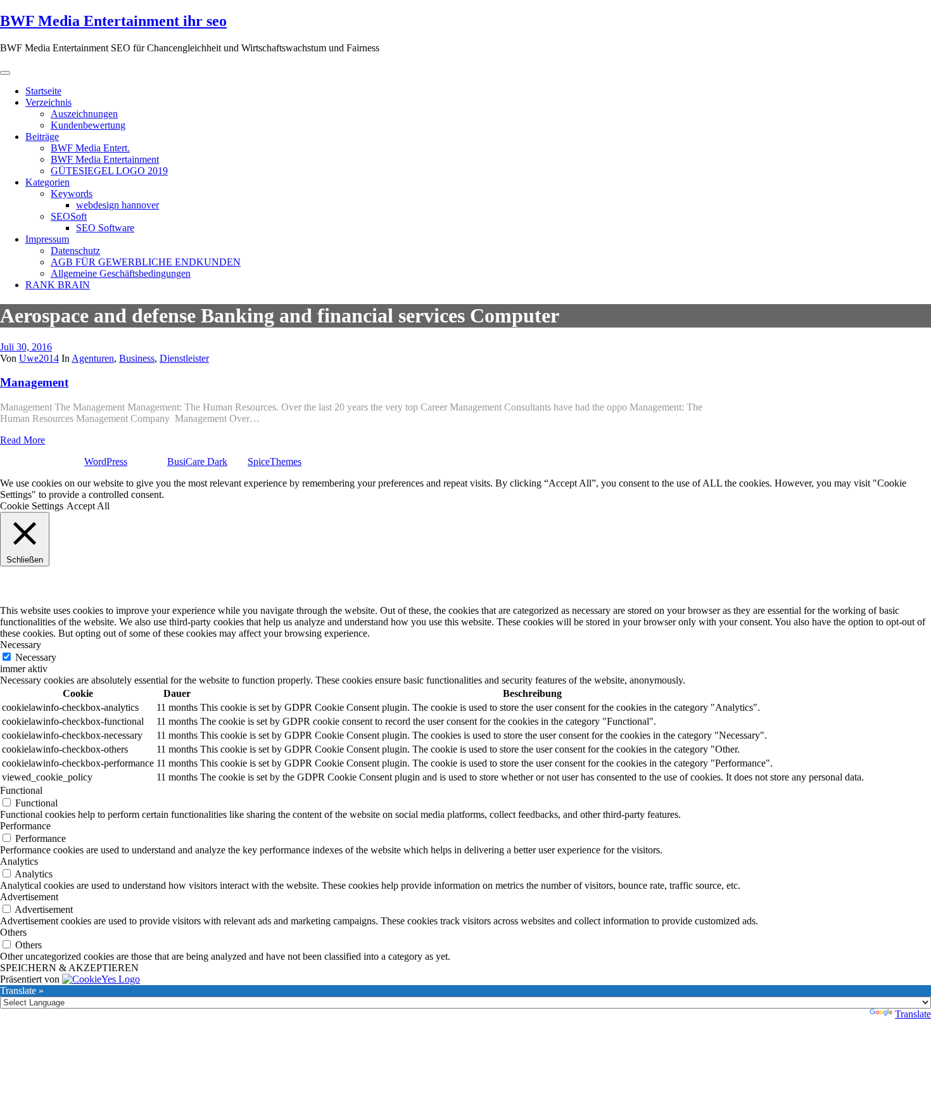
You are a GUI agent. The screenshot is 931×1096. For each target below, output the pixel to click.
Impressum (47, 239)
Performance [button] (25, 825)
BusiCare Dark (197, 461)
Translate (913, 1014)
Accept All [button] (88, 505)
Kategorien (47, 182)
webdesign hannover (117, 205)
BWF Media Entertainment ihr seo (113, 21)
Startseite (43, 91)
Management (34, 382)
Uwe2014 (39, 358)
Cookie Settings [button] (31, 505)
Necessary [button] (20, 644)
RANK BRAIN (57, 284)
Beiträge (42, 136)
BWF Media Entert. (90, 148)
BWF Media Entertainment (105, 159)
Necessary (35, 657)
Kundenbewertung (88, 125)
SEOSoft (69, 216)
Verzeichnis (48, 102)
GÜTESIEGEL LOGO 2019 (109, 170)
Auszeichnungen (84, 113)
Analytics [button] (19, 861)
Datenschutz (75, 250)
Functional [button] (21, 790)
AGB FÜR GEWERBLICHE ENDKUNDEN (146, 262)
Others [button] (13, 932)
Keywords (71, 193)
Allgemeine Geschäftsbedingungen (121, 273)
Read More (22, 440)
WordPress (105, 461)
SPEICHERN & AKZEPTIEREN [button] (69, 967)
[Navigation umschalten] (5, 73)
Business (137, 358)
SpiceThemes (274, 461)
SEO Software (105, 227)
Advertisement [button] (29, 896)
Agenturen (93, 358)
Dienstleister (184, 358)
